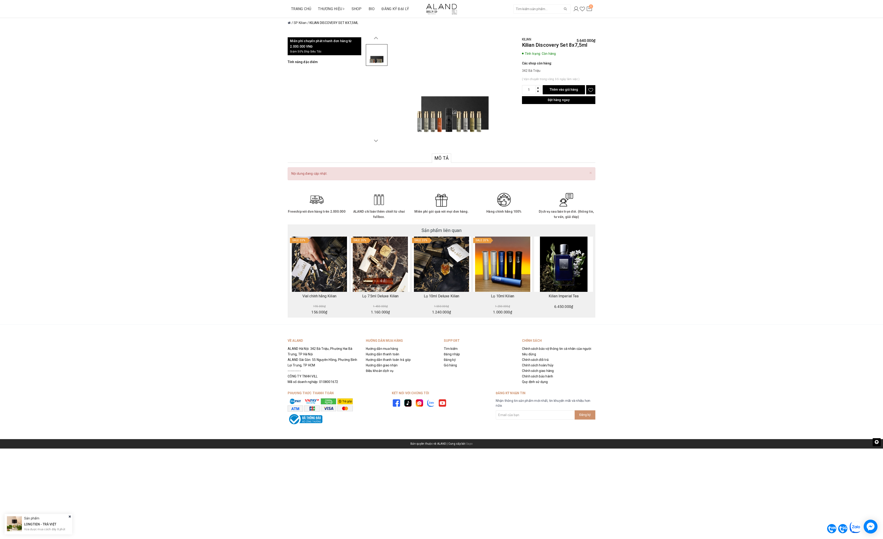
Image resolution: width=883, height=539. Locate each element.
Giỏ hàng (450, 365)
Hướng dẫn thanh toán (382, 354)
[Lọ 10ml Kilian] (502, 264)
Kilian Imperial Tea (564, 296)
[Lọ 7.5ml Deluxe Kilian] (380, 264)
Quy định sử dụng (535, 382)
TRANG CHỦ (301, 9)
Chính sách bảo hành (537, 376)
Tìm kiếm (451, 349)
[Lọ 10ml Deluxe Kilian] (441, 264)
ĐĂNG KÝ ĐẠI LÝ (395, 9)
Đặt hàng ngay (559, 100)
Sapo (469, 443)
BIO (372, 9)
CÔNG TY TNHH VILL (303, 376)
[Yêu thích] (582, 9)
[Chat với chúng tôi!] (870, 526)
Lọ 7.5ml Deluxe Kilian (380, 296)
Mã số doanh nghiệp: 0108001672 (313, 382)
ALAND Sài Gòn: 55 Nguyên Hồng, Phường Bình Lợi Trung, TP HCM (322, 362)
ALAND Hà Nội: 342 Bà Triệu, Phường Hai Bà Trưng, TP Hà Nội (320, 351)
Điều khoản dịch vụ (380, 371)
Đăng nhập (452, 354)
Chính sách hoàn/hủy (538, 365)
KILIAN (526, 39)
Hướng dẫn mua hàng (382, 349)
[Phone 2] (842, 528)
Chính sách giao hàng (538, 371)
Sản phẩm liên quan (441, 230)
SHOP (357, 9)
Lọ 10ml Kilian (502, 296)
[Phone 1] (831, 528)
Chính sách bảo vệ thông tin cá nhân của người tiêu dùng (556, 351)
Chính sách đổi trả (535, 360)
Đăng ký (450, 360)
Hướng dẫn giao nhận (382, 365)
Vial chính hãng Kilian (319, 296)
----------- (294, 371)
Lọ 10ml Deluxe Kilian (441, 296)
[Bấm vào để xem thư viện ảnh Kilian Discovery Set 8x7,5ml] (453, 91)
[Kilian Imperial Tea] (563, 264)
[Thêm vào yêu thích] (590, 90)
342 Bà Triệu (531, 70)
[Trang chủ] (289, 23)
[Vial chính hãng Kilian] (319, 264)
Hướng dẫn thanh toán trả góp (388, 360)
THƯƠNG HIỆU (330, 9)
